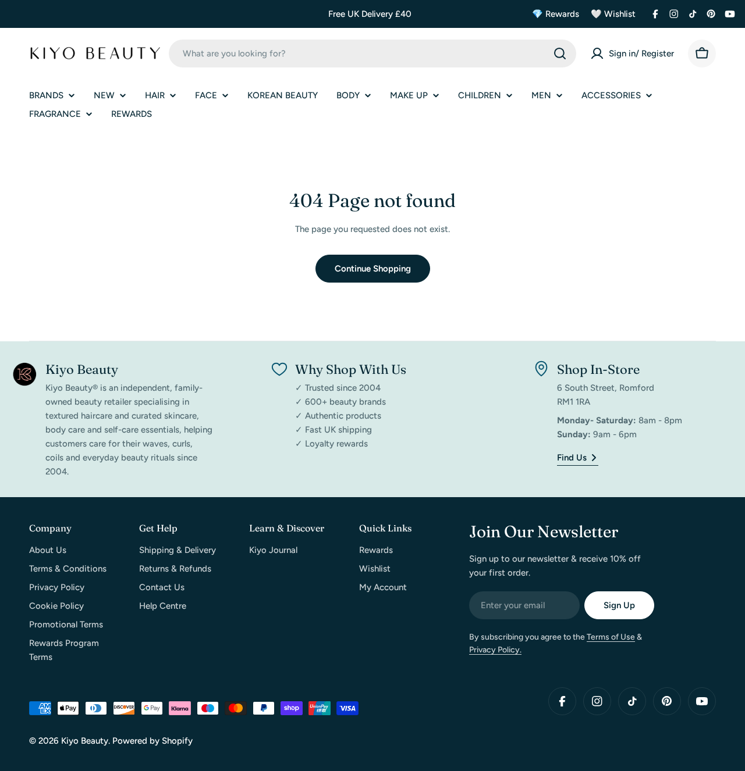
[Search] (560, 53)
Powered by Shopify (152, 741)
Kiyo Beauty (84, 741)
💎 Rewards (555, 14)
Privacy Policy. (495, 650)
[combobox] (372, 53)
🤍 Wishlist (613, 14)
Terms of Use (611, 637)
